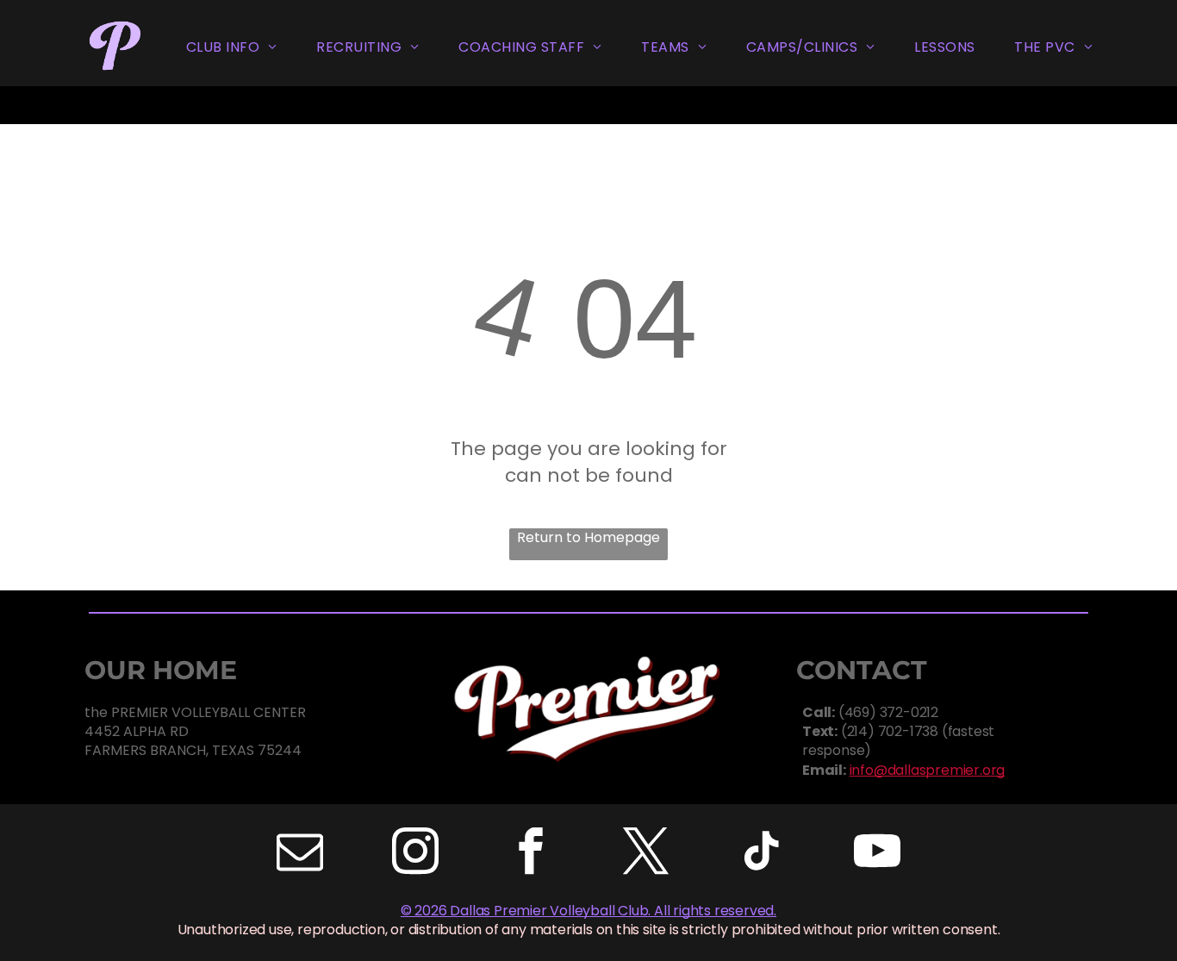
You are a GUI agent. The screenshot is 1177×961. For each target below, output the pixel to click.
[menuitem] (231, 48)
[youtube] (877, 853)
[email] (299, 853)
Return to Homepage (588, 537)
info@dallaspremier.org (928, 770)
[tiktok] (761, 853)
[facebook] (530, 853)
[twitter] (646, 853)
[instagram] (415, 853)
